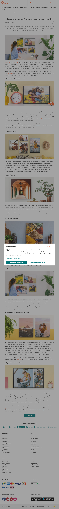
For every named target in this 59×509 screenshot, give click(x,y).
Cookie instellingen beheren (37, 262)
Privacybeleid (17, 258)
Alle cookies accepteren (16, 262)
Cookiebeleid (9, 258)
